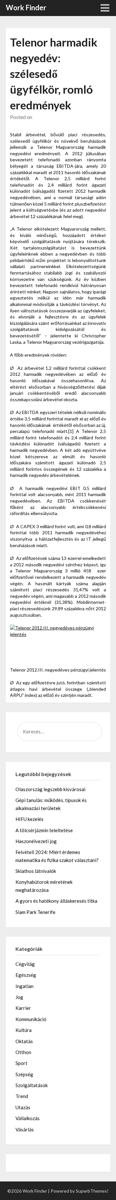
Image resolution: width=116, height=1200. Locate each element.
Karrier (23, 1008)
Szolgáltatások (31, 1085)
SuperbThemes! (92, 1191)
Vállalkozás (27, 1118)
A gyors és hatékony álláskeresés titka (56, 901)
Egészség (25, 975)
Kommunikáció (30, 1019)
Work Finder (26, 7)
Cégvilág (25, 964)
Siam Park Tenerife (35, 912)
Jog (19, 997)
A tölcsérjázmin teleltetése (44, 830)
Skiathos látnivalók (35, 871)
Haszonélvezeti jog (36, 841)
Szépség (24, 1074)
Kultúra (23, 1030)
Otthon (23, 1052)
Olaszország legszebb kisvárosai (50, 789)
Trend (21, 1096)
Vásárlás (24, 1129)
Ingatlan (24, 986)
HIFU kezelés (29, 819)
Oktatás (24, 1041)
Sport (21, 1063)
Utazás (22, 1107)
